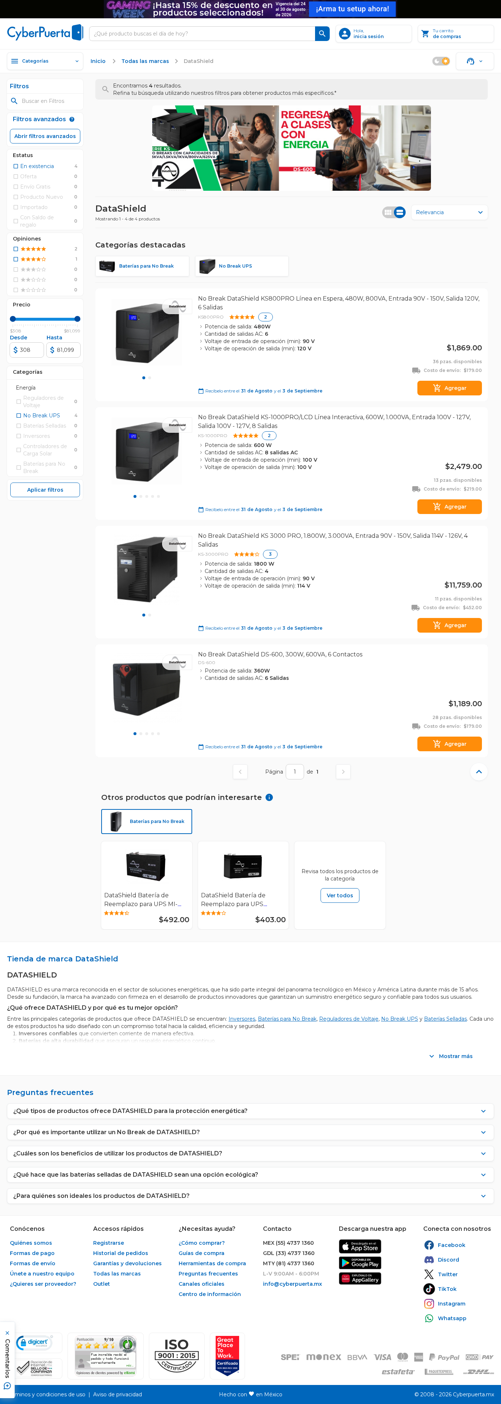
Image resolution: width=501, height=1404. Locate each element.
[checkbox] (33, 166)
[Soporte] (475, 61)
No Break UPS (399, 1019)
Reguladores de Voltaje (349, 1019)
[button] (176, 1356)
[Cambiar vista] (394, 212)
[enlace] (360, 1246)
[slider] (13, 319)
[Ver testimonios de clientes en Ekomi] (105, 1356)
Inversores (241, 1019)
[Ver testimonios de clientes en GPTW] (227, 1356)
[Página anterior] (240, 771)
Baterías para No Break (287, 1019)
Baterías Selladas (445, 1019)
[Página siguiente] (343, 771)
